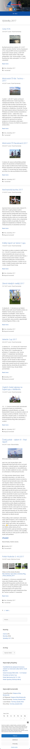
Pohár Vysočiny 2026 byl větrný (12, 679)
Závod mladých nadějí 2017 (13, 283)
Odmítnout (15, 739)
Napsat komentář (9, 235)
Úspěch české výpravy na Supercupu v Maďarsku (12, 388)
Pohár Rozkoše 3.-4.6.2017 (13, 556)
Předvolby (15, 743)
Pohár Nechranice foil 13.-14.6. (12, 677)
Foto (5, 68)
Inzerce (5, 634)
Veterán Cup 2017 (9, 339)
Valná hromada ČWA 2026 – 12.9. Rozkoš (14, 673)
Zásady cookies (14, 747)
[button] (28, 722)
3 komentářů (7, 548)
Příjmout (15, 735)
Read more (5, 64)
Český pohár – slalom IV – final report (14, 440)
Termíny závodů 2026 (19, 699)
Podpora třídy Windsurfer (18, 697)
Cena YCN (6, 29)
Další (8, 610)
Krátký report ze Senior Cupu (13, 243)
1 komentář (7, 70)
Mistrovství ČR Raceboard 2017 (14, 143)
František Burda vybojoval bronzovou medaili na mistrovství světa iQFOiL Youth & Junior (15, 668)
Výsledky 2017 (11, 68)
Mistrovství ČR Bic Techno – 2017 (13, 79)
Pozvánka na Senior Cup (10, 675)
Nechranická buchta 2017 (12, 189)
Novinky (5, 636)
